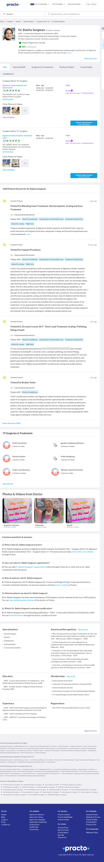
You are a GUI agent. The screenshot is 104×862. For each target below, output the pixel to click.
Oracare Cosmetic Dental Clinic (10, 769)
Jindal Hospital (62, 748)
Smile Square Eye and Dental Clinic (48, 773)
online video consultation (83, 551)
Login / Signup (91, 4)
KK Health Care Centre (15, 748)
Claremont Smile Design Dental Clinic (46, 771)
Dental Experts (15, 773)
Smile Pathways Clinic (21, 746)
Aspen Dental (82, 769)
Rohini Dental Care (27, 753)
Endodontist (9, 641)
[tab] (5, 67)
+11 (25, 111)
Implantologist (9, 644)
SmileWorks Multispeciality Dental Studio (31, 762)
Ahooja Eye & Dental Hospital (39, 746)
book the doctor (16, 615)
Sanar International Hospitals (85, 760)
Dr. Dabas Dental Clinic (44, 769)
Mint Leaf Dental (67, 773)
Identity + (92, 769)
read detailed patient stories (21, 600)
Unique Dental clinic (29, 773)
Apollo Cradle (38, 750)
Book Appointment (84, 123)
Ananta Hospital (73, 748)
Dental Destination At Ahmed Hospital (73, 750)
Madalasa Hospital (6, 746)
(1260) (19, 67)
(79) (8, 484)
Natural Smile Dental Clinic (69, 771)
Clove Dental (10, 750)
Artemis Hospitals (76, 746)
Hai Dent (54, 746)
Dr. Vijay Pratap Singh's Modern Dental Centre (40, 748)
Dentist (7, 637)
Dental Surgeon (10, 634)
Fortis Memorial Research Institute (41, 760)
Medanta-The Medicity (52, 750)
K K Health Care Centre (24, 750)
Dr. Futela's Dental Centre (88, 771)
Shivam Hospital (40, 753)
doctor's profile (61, 585)
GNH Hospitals (63, 746)
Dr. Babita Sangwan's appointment (31, 567)
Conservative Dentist (12, 648)
